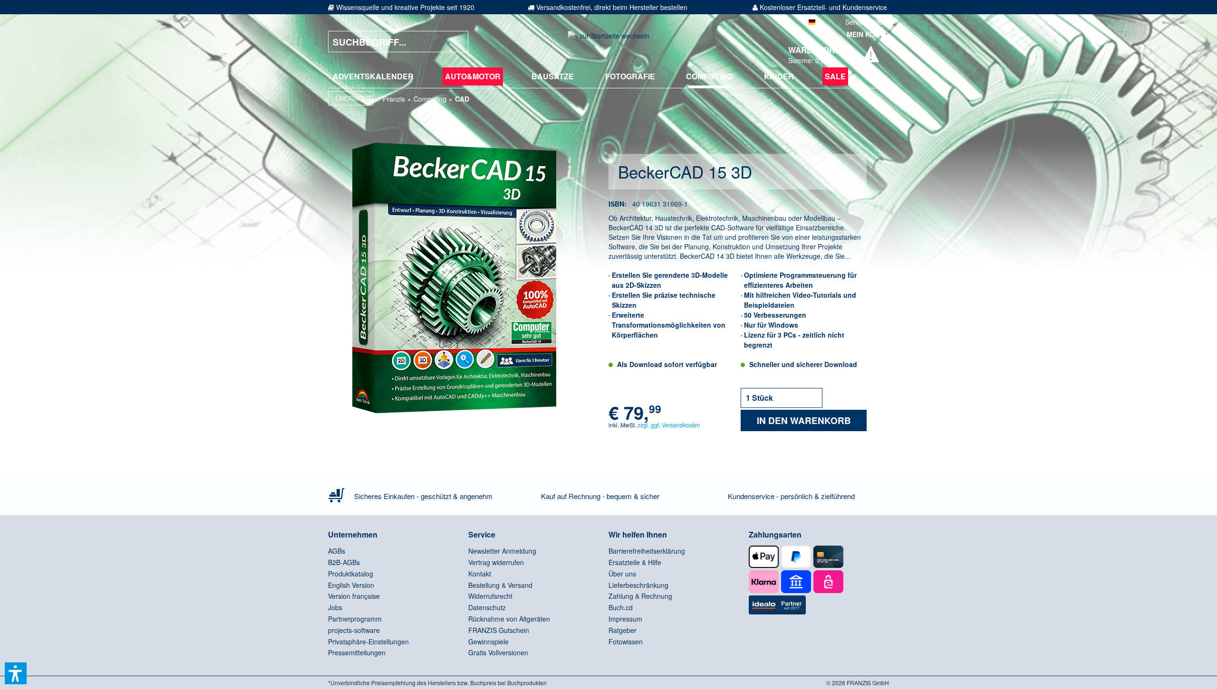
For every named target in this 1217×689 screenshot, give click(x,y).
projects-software (354, 630)
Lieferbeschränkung (638, 585)
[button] (16, 673)
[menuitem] (373, 76)
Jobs (335, 607)
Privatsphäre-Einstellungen (368, 641)
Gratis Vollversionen (498, 652)
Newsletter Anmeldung (502, 551)
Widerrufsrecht (490, 596)
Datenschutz (487, 607)
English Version (351, 585)
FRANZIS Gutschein (498, 630)
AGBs (336, 551)
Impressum (625, 618)
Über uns (622, 573)
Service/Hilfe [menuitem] (864, 22)
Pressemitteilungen (357, 652)
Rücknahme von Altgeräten (509, 618)
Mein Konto (868, 34)
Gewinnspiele (488, 641)
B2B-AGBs (344, 562)
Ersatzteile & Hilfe (634, 562)
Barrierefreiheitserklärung (646, 551)
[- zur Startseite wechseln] (608, 41)
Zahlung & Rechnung (640, 596)
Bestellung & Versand (500, 585)
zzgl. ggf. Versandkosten (668, 425)
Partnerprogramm (355, 618)
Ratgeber (622, 630)
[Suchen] (454, 41)
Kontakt (479, 573)
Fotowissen (625, 641)
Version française (354, 596)
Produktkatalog (350, 573)
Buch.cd (620, 607)
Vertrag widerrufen (496, 562)
